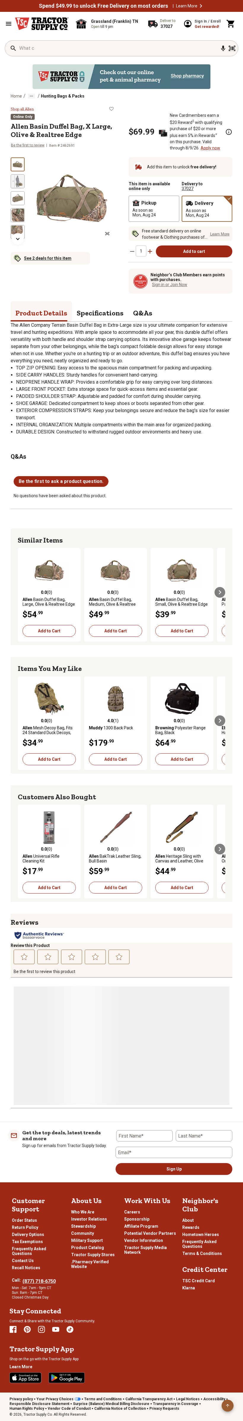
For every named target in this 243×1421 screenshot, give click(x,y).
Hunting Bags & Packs (62, 96)
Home (16, 96)
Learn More (186, 6)
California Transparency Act (148, 1399)
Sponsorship (136, 1219)
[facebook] (13, 1329)
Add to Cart (49, 631)
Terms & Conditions (202, 1253)
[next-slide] (18, 239)
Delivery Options (28, 1234)
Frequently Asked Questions (29, 1251)
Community (82, 1233)
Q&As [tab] (142, 313)
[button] (200, 5)
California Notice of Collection (120, 1408)
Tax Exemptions (27, 1241)
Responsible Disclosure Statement (39, 1404)
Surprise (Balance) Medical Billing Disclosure (111, 1404)
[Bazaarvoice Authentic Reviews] (39, 935)
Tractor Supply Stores (93, 1254)
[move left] (23, 592)
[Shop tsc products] (121, 76)
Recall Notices (26, 1267)
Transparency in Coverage (175, 1404)
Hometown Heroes (200, 1234)
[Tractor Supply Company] (41, 23)
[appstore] (25, 1377)
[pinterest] (27, 1329)
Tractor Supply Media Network (145, 1250)
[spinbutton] (141, 250)
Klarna (188, 1288)
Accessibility (214, 1399)
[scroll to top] (228, 1406)
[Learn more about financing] (228, 131)
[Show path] (31, 96)
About (188, 1220)
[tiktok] (69, 1329)
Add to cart (194, 251)
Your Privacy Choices (54, 1399)
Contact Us (23, 1260)
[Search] (13, 48)
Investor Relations (89, 1219)
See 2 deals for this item (47, 258)
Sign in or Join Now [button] (169, 284)
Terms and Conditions (103, 1399)
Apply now (210, 148)
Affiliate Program (141, 1226)
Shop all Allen (22, 109)
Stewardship (83, 1226)
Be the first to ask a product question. (61, 481)
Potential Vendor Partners (150, 1233)
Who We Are (82, 1212)
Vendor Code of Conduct (69, 1408)
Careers (132, 1212)
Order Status (24, 1220)
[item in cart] (231, 23)
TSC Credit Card (198, 1280)
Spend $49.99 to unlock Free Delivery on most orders (103, 6)
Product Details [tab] (41, 313)
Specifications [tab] (100, 313)
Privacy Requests (164, 1408)
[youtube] (55, 1329)
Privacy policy (21, 1399)
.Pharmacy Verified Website (90, 1264)
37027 (188, 188)
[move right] (220, 592)
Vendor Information (143, 1240)
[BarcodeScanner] (232, 48)
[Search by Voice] (223, 48)
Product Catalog (87, 1247)
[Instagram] (41, 1329)
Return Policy (25, 1227)
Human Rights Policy (26, 1408)
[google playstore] (67, 1377)
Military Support (87, 1240)
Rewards (190, 1227)
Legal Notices (188, 1399)
